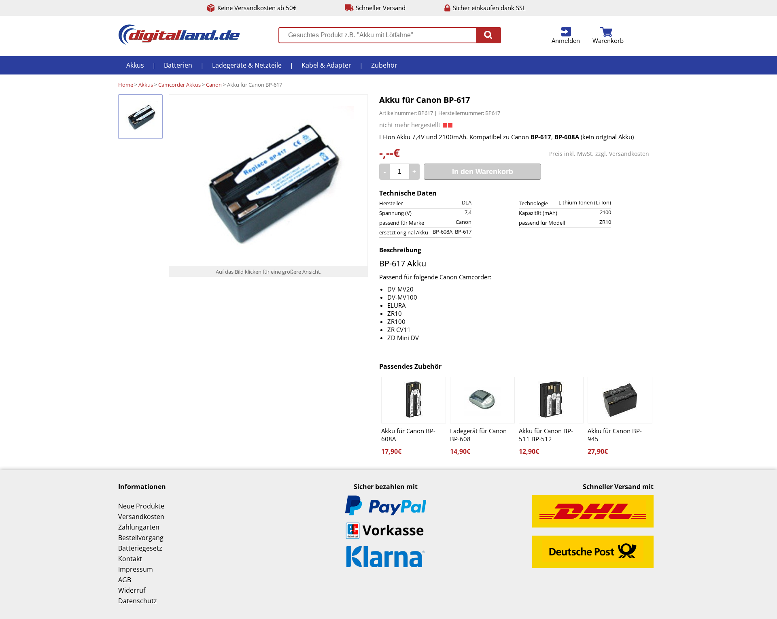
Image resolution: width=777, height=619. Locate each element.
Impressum (135, 569)
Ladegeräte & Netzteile (247, 65)
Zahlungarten (138, 527)
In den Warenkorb (482, 172)
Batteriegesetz (140, 548)
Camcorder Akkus (179, 84)
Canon (214, 84)
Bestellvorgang (140, 537)
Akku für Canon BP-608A (408, 435)
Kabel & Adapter (326, 65)
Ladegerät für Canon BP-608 (478, 435)
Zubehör (384, 65)
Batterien (178, 65)
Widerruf (131, 590)
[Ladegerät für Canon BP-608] (482, 400)
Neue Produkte (141, 506)
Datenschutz (137, 600)
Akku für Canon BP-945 (615, 435)
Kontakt (130, 558)
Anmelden (566, 40)
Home (125, 84)
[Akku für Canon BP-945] (620, 400)
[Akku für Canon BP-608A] (413, 400)
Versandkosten (629, 153)
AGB (124, 579)
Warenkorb (608, 40)
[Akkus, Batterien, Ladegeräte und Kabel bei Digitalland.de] (179, 42)
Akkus (135, 65)
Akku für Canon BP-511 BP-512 (546, 435)
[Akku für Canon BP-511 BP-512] (551, 400)
